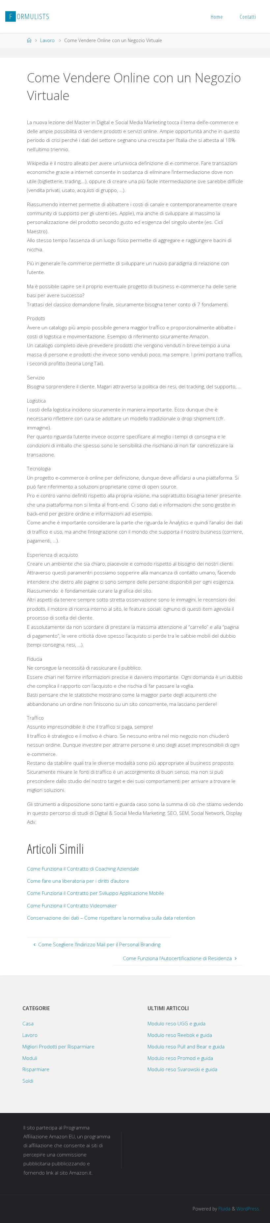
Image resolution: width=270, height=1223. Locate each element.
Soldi (27, 1080)
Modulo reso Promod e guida (180, 1058)
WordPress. (248, 1209)
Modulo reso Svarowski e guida (182, 1069)
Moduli (29, 1058)
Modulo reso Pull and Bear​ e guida (186, 1046)
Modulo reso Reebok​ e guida (180, 1035)
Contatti (248, 16)
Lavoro (47, 40)
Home (217, 16)
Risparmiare (35, 1069)
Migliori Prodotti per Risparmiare (58, 1046)
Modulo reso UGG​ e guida (176, 1023)
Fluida (223, 1209)
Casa (28, 1023)
